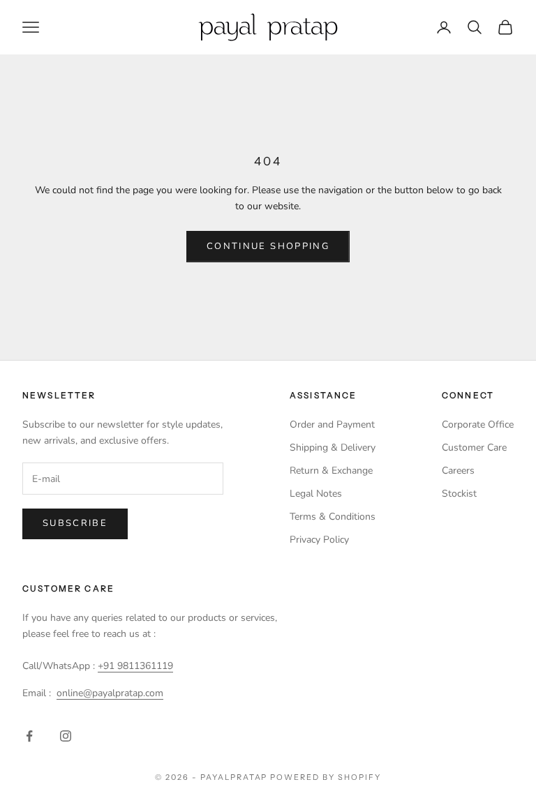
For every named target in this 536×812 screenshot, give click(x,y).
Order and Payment (332, 424)
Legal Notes (316, 493)
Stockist (459, 493)
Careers (458, 470)
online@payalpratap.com (110, 693)
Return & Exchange (331, 470)
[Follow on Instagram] (66, 736)
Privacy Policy (319, 539)
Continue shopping (268, 246)
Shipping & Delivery (332, 447)
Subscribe (75, 523)
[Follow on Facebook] (29, 736)
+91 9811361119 (135, 665)
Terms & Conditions (332, 516)
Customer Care (474, 447)
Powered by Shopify (325, 777)
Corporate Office (478, 424)
